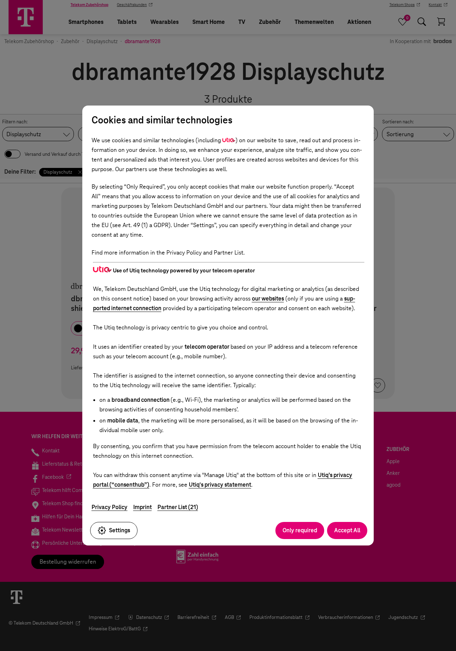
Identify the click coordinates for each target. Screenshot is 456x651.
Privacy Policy (110, 507)
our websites (268, 298)
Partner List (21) (177, 507)
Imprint (142, 507)
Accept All (347, 530)
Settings (119, 530)
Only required (300, 530)
